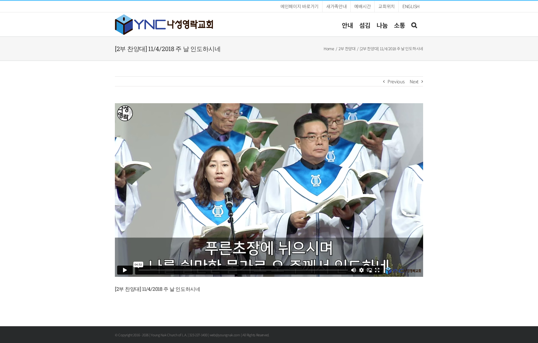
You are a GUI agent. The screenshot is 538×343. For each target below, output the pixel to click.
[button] (414, 24)
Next (414, 81)
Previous (396, 81)
